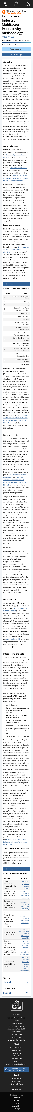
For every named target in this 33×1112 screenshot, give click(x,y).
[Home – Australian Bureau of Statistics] (16, 1005)
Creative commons (16, 1095)
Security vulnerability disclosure (16, 1064)
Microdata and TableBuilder (16, 1029)
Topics (16, 1021)
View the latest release (16, 13)
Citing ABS (16, 1056)
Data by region (16, 1023)
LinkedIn (17, 1087)
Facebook (17, 1079)
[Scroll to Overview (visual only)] (14, 62)
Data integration (16, 1034)
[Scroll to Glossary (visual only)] (13, 978)
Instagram (17, 1081)
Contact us (16, 1061)
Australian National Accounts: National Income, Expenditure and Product (24, 947)
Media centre (16, 1053)
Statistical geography (16, 1026)
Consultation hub (17, 1059)
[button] (5, 4)
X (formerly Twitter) (17, 1084)
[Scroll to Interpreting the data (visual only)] (26, 654)
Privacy (16, 1103)
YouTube (17, 1090)
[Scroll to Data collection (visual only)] (20, 146)
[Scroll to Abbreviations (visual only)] (19, 989)
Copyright (16, 1098)
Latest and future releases (17, 1018)
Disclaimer (16, 1100)
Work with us (16, 1050)
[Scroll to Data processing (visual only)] (21, 435)
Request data (16, 1037)
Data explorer (16, 1032)
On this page (17, 55)
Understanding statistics (16, 1040)
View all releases (15, 49)
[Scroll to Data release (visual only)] (17, 600)
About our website (16, 1048)
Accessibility (16, 1106)
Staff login (16, 1109)
